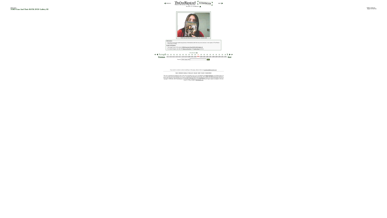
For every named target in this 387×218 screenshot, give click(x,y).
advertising (181, 72)
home (177, 72)
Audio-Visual (196, 48)
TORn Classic (13, 7)
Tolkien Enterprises (209, 75)
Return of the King (187, 48)
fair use (191, 77)
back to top (190, 72)
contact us (186, 72)
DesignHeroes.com (199, 80)
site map (195, 72)
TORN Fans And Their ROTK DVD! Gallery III (192, 47)
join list (202, 72)
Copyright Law (202, 77)
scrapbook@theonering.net (210, 69)
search (199, 72)
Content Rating (208, 72)
